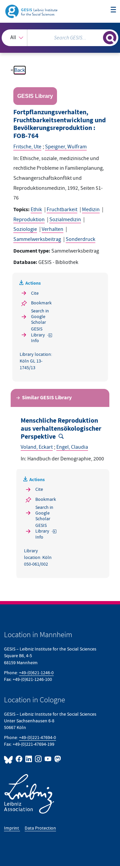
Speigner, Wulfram (66, 146)
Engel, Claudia (72, 447)
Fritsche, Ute (27, 146)
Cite (35, 293)
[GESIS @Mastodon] (57, 759)
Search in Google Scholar (40, 316)
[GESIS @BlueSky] (9, 759)
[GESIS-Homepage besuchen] (31, 11)
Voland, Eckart (37, 447)
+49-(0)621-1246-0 (36, 673)
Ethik (36, 209)
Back (19, 70)
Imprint (12, 828)
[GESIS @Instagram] (38, 759)
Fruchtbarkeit (62, 209)
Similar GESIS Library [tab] (47, 398)
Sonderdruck (80, 239)
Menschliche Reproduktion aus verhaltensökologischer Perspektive (61, 428)
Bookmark (41, 303)
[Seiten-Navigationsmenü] (113, 10)
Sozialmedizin (65, 219)
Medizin (91, 209)
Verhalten (52, 229)
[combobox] (60, 38)
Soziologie (25, 229)
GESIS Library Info (38, 334)
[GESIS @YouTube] (48, 759)
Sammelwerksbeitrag (37, 239)
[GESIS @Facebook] (19, 759)
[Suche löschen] (98, 37)
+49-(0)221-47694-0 (37, 737)
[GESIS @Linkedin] (29, 759)
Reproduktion (29, 219)
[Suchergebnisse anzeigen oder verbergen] (109, 37)
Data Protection (40, 828)
